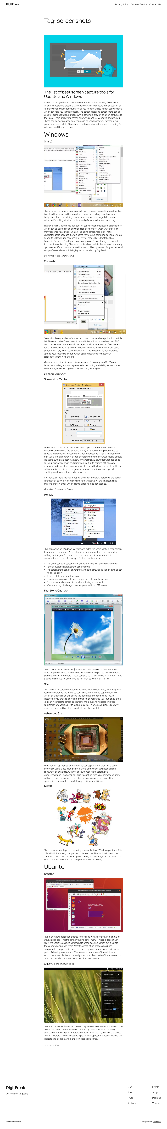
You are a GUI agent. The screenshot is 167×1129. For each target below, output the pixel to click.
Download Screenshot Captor (58, 489)
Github (70, 255)
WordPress (157, 1121)
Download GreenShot (54, 373)
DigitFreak (12, 4)
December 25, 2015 (51, 1045)
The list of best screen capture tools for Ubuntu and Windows (79, 94)
